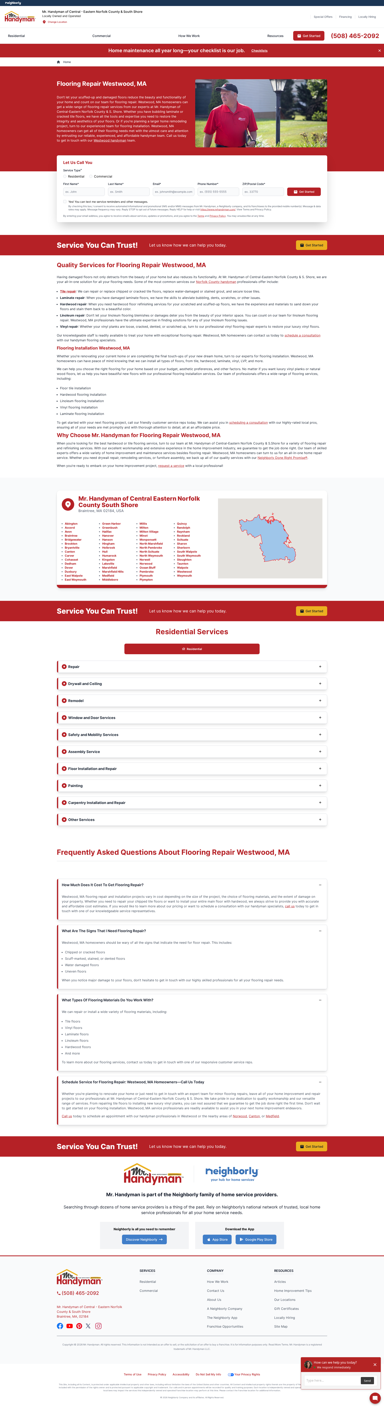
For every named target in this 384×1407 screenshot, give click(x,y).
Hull (105, 551)
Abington (71, 523)
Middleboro (110, 579)
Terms (200, 215)
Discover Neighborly (141, 1239)
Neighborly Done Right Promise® (282, 458)
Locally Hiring (284, 1318)
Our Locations (284, 1300)
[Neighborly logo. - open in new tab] (13, 3)
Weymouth (184, 575)
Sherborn (183, 547)
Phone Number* (208, 184)
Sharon (182, 543)
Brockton (71, 543)
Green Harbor (111, 523)
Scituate (182, 539)
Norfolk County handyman (216, 282)
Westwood (184, 571)
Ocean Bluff (147, 567)
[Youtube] (69, 1326)
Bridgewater (73, 539)
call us (290, 906)
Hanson (107, 539)
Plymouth (146, 575)
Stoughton (184, 559)
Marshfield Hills (113, 571)
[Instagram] (98, 1326)
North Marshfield (151, 543)
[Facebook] (60, 1326)
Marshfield (109, 567)
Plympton (146, 579)
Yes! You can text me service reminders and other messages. (108, 201)
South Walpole (187, 551)
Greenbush (110, 527)
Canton (70, 551)
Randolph (183, 527)
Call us (67, 1116)
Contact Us (215, 1291)
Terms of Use (132, 1374)
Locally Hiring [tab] (367, 16)
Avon (68, 531)
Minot (144, 535)
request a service (171, 466)
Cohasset (71, 559)
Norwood (146, 563)
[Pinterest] (79, 1326)
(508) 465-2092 (80, 1293)
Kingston (108, 559)
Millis (143, 523)
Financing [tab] (345, 16)
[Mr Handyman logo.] (20, 16)
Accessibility (181, 1374)
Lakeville (108, 563)
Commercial (103, 176)
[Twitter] (89, 1326)
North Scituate (149, 551)
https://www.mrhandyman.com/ (217, 209)
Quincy (182, 523)
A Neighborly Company (224, 1309)
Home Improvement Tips (293, 1291)
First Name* (71, 184)
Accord (70, 527)
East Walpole (74, 575)
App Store (220, 1239)
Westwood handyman (110, 140)
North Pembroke (151, 547)
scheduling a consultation (248, 422)
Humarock (109, 555)
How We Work (217, 1282)
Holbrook (108, 547)
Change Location (57, 21)
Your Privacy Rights (247, 1374)
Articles (280, 1282)
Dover (69, 567)
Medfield (108, 575)
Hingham (108, 543)
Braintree (71, 535)
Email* (157, 184)
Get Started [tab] (311, 36)
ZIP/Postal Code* (253, 184)
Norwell (145, 559)
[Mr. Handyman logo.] (154, 1174)
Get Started (306, 191)
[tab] (101, 36)
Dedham (70, 563)
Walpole (182, 567)
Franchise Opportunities (225, 1326)
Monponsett (148, 539)
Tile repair (68, 291)
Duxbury (71, 571)
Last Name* (116, 184)
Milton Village (149, 531)
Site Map (281, 1326)
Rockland (183, 535)
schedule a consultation (302, 335)
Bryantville (72, 547)
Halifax (107, 531)
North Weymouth (151, 555)
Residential (76, 176)
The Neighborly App (222, 1318)
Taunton (182, 563)
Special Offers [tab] (323, 16)
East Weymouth (75, 579)
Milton (144, 527)
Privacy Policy (218, 215)
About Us (214, 1300)
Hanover (108, 535)
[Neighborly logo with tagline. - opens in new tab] (232, 1174)
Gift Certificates (286, 1309)
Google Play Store (258, 1239)
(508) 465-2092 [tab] (355, 35)
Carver (69, 555)
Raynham (183, 531)
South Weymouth (189, 555)
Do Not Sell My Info (208, 1374)
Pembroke (147, 571)
